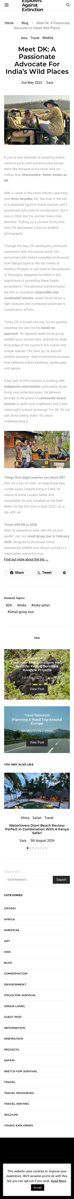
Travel (34, 38)
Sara (49, 83)
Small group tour (21, 612)
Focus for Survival (20, 995)
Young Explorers (18, 1125)
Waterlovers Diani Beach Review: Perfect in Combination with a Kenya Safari (37, 829)
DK (10, 605)
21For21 (10, 908)
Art (7, 941)
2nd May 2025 (31, 83)
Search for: (12, 872)
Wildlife (47, 38)
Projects (11, 1049)
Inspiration (13, 1038)
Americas (11, 930)
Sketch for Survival (20, 1071)
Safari (36, 818)
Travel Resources (37, 715)
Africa (25, 818)
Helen (49, 731)
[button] (27, 848)
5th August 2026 (42, 841)
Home (9, 23)
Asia (24, 38)
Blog (25, 23)
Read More (58, 1181)
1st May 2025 (32, 678)
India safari (41, 605)
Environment (15, 984)
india (22, 605)
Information (14, 1027)
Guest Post (13, 1016)
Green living (14, 1006)
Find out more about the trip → (26, 559)
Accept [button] (38, 1187)
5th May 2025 (31, 731)
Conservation (37, 658)
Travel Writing (16, 1103)
